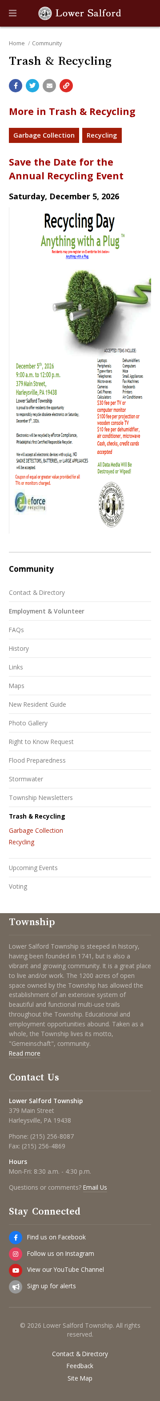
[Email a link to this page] (49, 85)
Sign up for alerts (51, 1286)
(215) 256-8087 (52, 1136)
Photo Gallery (28, 723)
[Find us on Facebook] (15, 1237)
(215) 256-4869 (43, 1146)
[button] (12, 13)
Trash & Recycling (37, 816)
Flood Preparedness (37, 760)
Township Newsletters (41, 797)
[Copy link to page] (66, 85)
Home (17, 43)
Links (16, 667)
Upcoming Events (33, 867)
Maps (16, 685)
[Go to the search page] (145, 13)
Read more (24, 1053)
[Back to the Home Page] (80, 13)
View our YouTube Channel (65, 1269)
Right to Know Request (41, 741)
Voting (18, 886)
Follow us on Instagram (60, 1253)
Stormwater (26, 779)
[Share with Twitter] (32, 85)
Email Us (95, 1187)
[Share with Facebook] (15, 85)
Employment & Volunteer (46, 611)
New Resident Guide (37, 704)
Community (47, 43)
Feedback (80, 1366)
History (19, 648)
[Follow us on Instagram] (15, 1254)
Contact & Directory (37, 592)
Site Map (80, 1378)
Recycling (102, 135)
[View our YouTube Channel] (15, 1270)
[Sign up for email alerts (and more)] (15, 1287)
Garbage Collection (44, 135)
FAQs (16, 629)
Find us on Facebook (56, 1237)
